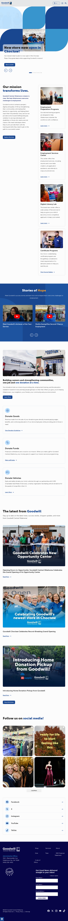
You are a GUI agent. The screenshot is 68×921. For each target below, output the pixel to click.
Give (36, 853)
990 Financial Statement (59, 854)
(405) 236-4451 (8, 862)
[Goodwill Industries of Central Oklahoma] (6, 3)
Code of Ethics (37, 861)
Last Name (39, 884)
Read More (6, 577)
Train (46, 853)
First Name (39, 878)
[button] (30, 72)
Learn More (7, 397)
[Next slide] (10, 70)
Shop (36, 848)
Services (48, 848)
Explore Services (9, 137)
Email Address (40, 891)
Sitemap (27, 911)
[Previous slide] (5, 70)
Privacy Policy (19, 911)
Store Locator (10, 64)
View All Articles (9, 702)
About (58, 848)
